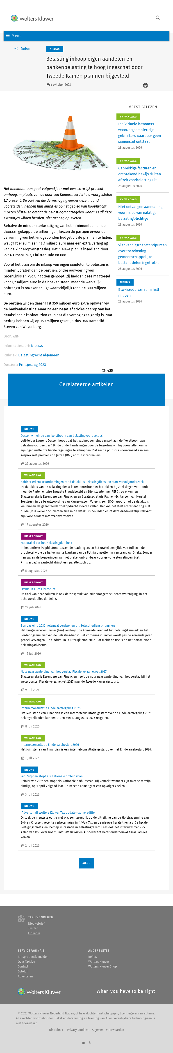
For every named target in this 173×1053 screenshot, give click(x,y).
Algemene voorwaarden (108, 1030)
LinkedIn (34, 933)
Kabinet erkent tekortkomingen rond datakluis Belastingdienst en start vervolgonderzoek (82, 482)
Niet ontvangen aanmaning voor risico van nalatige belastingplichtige (140, 213)
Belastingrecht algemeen (38, 355)
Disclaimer (56, 1030)
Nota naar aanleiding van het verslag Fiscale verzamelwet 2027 (64, 672)
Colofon (23, 971)
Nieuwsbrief (36, 924)
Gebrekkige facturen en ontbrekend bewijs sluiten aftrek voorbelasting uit (139, 174)
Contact (23, 966)
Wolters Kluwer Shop (102, 966)
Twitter (33, 928)
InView (92, 957)
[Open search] (158, 18)
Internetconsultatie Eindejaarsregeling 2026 (50, 708)
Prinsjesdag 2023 (32, 365)
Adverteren (25, 976)
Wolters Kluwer (98, 962)
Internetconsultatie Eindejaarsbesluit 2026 (50, 745)
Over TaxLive (26, 962)
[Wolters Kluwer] (32, 18)
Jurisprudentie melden (33, 957)
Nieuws (37, 346)
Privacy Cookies (77, 1030)
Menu (16, 36)
